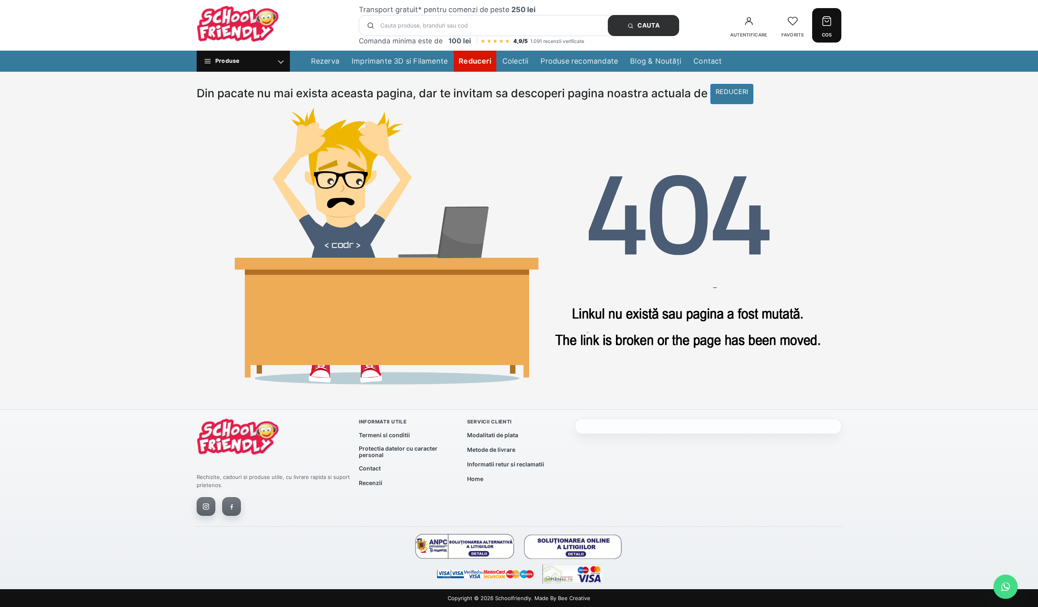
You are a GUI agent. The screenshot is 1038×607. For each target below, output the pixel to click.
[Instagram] (206, 506)
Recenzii (370, 482)
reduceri (732, 92)
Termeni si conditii (384, 435)
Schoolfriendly (513, 598)
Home (475, 478)
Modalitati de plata (492, 435)
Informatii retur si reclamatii (505, 464)
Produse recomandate (579, 61)
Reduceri (475, 61)
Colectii (515, 61)
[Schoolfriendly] (238, 438)
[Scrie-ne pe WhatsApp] (1005, 587)
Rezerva (325, 61)
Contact (707, 61)
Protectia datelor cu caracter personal (398, 452)
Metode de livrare (491, 449)
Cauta (648, 25)
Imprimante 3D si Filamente (400, 61)
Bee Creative (574, 598)
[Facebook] (231, 506)
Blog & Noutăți (655, 61)
